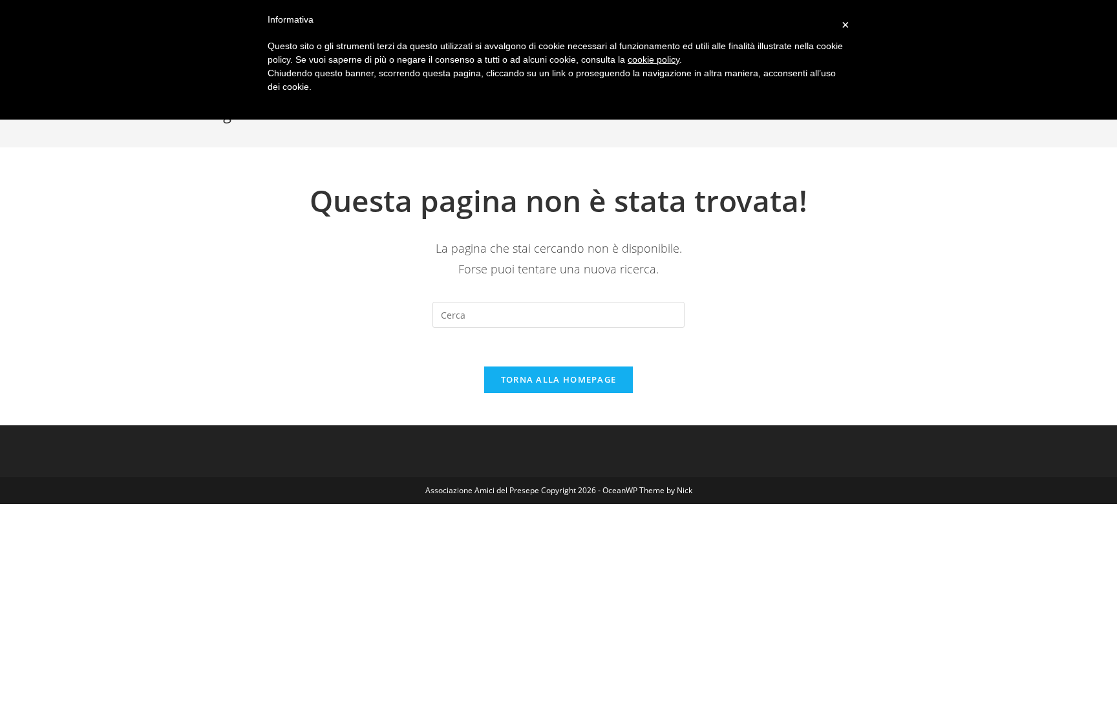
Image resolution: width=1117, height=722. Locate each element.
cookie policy (653, 59)
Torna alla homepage (559, 379)
